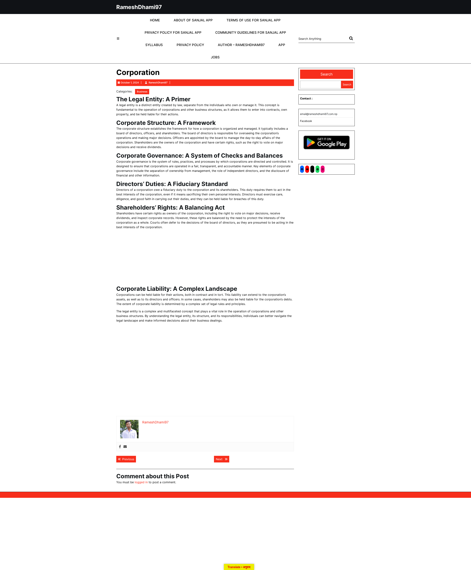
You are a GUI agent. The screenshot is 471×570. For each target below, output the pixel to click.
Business (142, 91)
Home (155, 20)
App (281, 45)
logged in (141, 482)
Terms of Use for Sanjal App (253, 20)
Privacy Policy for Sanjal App (173, 32)
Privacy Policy (190, 45)
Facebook (306, 120)
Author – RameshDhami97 (241, 45)
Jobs (215, 57)
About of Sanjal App (193, 20)
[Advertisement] (205, 258)
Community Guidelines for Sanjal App (250, 32)
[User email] (125, 446)
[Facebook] (120, 446)
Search (327, 74)
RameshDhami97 (139, 7)
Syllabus (154, 45)
